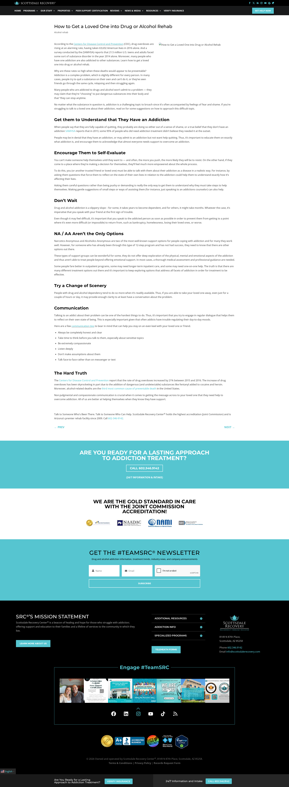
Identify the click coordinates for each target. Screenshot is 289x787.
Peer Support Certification (92, 11)
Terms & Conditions (120, 763)
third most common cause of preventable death (129, 388)
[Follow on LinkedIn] (126, 713)
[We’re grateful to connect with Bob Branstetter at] (72, 691)
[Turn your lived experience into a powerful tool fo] (96, 691)
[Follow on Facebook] (113, 713)
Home (17, 11)
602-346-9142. (116, 418)
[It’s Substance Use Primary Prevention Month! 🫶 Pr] (144, 691)
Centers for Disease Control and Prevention (98, 44)
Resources (152, 11)
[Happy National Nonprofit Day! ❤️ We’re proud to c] (217, 691)
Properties (64, 11)
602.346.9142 (234, 647)
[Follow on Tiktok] (163, 713)
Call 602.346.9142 (218, 781)
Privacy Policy (143, 763)
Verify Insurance (174, 11)
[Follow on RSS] (175, 713)
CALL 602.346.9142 (144, 468)
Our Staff (46, 11)
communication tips (82, 326)
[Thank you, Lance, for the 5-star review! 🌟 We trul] (193, 691)
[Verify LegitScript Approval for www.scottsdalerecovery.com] (182, 741)
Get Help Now (263, 10)
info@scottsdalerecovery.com (243, 651)
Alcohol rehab (61, 32)
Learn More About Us (33, 643)
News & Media (133, 11)
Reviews (114, 11)
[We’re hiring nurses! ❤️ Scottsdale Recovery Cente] (169, 691)
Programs (29, 11)
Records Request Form (167, 763)
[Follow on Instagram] (138, 713)
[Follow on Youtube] (150, 713)
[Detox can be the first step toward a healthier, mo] (120, 691)
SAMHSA (70, 131)
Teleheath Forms (166, 649)
